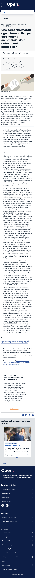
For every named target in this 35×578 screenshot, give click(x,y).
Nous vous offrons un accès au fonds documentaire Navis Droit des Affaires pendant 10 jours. (16, 362)
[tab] (16, 457)
